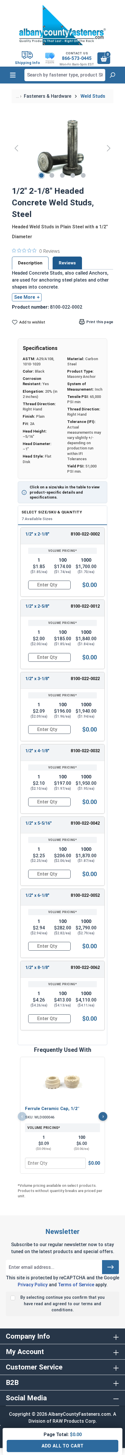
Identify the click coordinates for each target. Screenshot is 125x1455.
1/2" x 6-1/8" (37, 895)
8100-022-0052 (85, 895)
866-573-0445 (77, 58)
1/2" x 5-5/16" (38, 823)
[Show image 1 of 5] (41, 175)
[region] (62, 148)
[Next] (108, 147)
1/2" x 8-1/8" (37, 967)
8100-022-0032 (85, 750)
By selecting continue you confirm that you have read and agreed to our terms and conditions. (62, 1303)
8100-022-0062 (85, 967)
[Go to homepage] (62, 25)
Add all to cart (63, 1446)
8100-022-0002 (85, 534)
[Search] (112, 75)
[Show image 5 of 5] (83, 175)
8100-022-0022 (85, 678)
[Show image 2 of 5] (52, 175)
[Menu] (13, 75)
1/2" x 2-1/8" (37, 534)
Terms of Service (76, 1284)
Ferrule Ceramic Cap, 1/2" (52, 1108)
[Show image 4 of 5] (73, 175)
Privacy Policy (33, 1284)
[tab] (30, 263)
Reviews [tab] (67, 263)
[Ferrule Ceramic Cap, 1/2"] (62, 1082)
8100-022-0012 (85, 606)
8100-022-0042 (85, 823)
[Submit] (110, 1267)
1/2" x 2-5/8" (37, 606)
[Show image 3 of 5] (62, 175)
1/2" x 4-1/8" (37, 750)
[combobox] (64, 75)
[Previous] (16, 147)
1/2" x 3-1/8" (37, 678)
